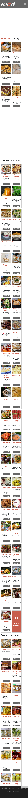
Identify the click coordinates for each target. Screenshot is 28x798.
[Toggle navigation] (25, 4)
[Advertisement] (14, 22)
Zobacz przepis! (6, 61)
